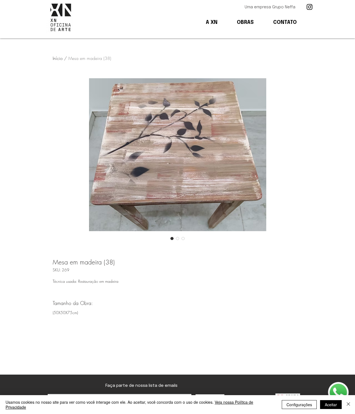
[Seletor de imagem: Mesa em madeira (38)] (172, 238)
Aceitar (331, 404)
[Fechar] (348, 405)
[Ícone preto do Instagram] (309, 7)
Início (58, 58)
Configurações (299, 404)
